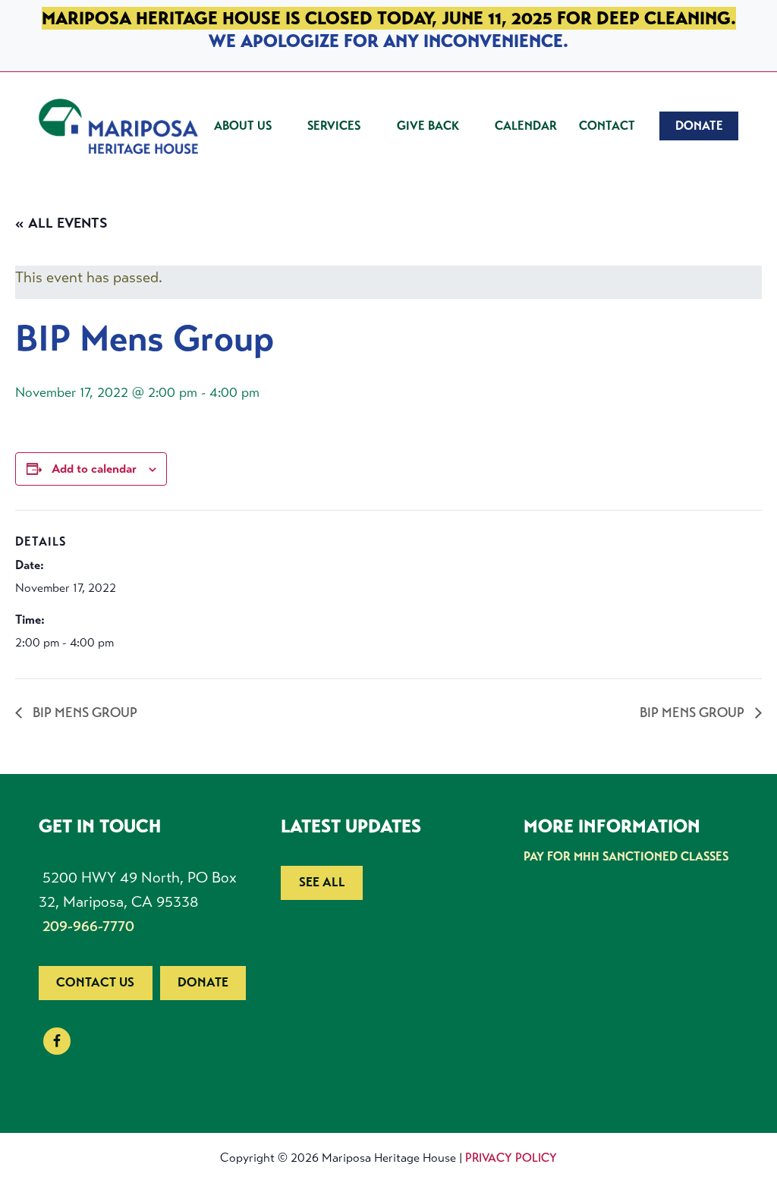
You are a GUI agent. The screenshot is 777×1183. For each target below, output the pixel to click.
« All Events (61, 223)
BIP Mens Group (83, 712)
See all (322, 882)
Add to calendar (94, 468)
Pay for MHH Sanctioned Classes (626, 856)
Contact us (95, 982)
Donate (203, 982)
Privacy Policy (511, 1157)
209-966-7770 (88, 926)
